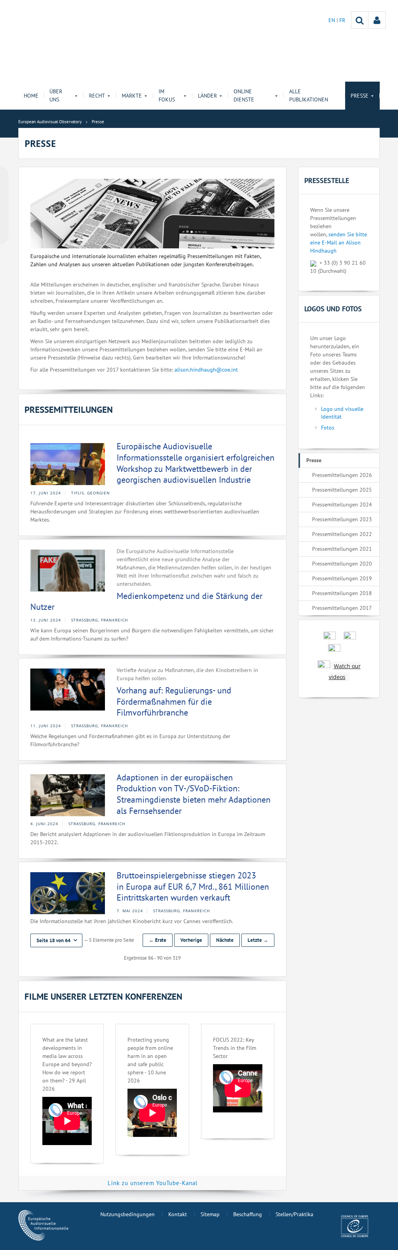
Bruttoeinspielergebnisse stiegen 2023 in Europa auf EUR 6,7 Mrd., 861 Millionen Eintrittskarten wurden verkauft (193, 886)
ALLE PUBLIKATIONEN (308, 95)
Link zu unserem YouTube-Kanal (152, 1183)
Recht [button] (97, 95)
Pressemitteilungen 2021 (342, 548)
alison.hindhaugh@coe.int (206, 369)
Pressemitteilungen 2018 (342, 593)
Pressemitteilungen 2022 (342, 534)
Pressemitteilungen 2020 (342, 563)
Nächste (225, 940)
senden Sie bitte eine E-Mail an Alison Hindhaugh (338, 242)
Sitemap (210, 1214)
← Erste (157, 940)
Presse (313, 460)
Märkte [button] (132, 95)
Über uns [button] (55, 95)
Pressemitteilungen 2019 (342, 578)
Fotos (327, 427)
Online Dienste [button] (244, 95)
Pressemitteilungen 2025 (342, 489)
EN (332, 20)
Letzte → (258, 940)
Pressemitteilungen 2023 (342, 519)
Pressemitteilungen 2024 (342, 504)
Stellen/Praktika (294, 1214)
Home (31, 95)
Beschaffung (247, 1214)
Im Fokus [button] (167, 95)
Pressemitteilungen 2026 (342, 474)
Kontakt (177, 1214)
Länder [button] (207, 95)
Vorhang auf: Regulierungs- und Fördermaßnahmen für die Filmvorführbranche (174, 701)
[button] (56, 940)
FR (342, 20)
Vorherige (191, 940)
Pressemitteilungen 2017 (342, 607)
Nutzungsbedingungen (127, 1214)
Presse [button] (359, 95)
